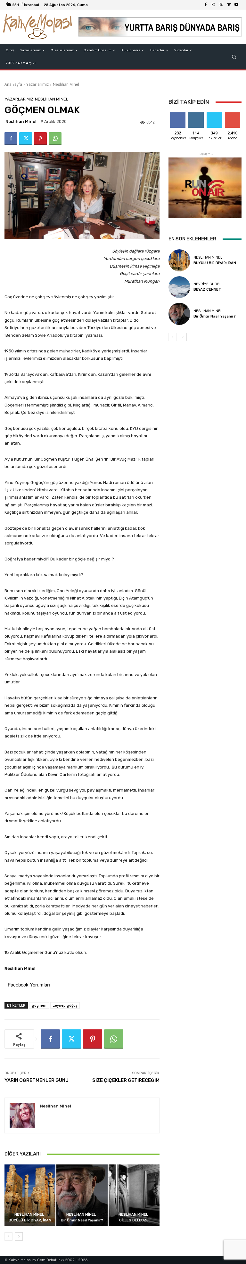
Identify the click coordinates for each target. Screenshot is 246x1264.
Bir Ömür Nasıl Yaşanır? (82, 1220)
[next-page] (19, 1236)
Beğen (178, 114)
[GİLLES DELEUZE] (134, 1195)
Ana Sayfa (13, 84)
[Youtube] (236, 5)
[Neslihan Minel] (22, 1115)
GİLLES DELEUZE (134, 1220)
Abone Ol (232, 114)
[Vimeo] (229, 5)
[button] (234, 57)
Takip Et (196, 114)
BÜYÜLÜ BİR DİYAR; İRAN (30, 1220)
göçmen (39, 1005)
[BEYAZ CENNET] (179, 287)
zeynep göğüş (65, 1005)
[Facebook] (205, 5)
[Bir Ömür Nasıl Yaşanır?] (81, 1195)
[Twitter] (221, 5)
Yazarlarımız (37, 84)
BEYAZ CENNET (207, 289)
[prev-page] (8, 1236)
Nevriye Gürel (207, 284)
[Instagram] (213, 5)
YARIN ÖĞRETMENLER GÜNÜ (36, 1080)
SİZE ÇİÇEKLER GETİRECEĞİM (126, 1080)
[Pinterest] (40, 138)
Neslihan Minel (66, 84)
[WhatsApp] (55, 138)
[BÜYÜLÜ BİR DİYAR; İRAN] (29, 1195)
